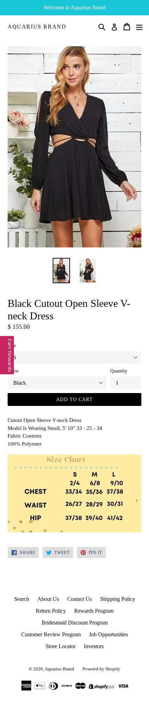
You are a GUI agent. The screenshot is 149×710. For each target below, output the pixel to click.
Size (12, 345)
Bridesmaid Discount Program (75, 623)
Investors (94, 646)
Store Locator (61, 646)
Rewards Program (94, 611)
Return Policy (51, 611)
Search (21, 599)
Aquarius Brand (37, 27)
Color (13, 371)
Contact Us (79, 599)
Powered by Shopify (101, 668)
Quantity (118, 371)
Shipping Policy (117, 599)
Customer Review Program (51, 634)
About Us (48, 599)
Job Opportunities (108, 634)
